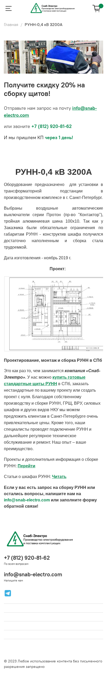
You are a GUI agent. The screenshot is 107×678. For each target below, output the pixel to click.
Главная (11, 24)
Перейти (26, 466)
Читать (59, 476)
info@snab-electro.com (33, 574)
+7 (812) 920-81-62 (27, 557)
